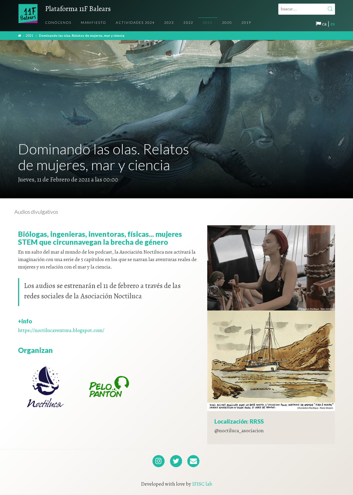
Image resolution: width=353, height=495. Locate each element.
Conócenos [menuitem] (58, 22)
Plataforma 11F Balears (78, 8)
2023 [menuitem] (169, 22)
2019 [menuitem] (246, 22)
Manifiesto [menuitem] (93, 22)
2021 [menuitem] (208, 22)
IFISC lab (202, 484)
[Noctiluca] (46, 387)
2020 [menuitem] (227, 22)
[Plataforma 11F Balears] (28, 14)
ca (324, 23)
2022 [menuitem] (188, 22)
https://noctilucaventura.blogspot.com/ (61, 330)
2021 (29, 35)
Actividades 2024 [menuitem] (135, 22)
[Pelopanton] (109, 387)
